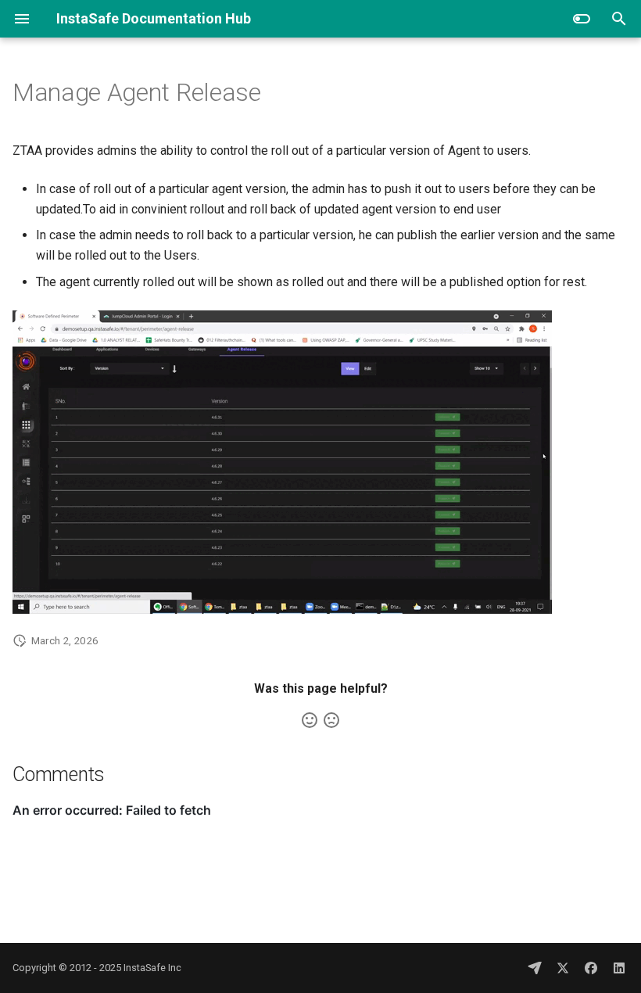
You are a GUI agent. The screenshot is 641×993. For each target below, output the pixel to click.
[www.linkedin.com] (619, 967)
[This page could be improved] (331, 720)
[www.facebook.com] (590, 967)
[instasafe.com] (534, 967)
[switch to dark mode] (581, 18)
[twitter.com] (562, 967)
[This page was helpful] (309, 720)
